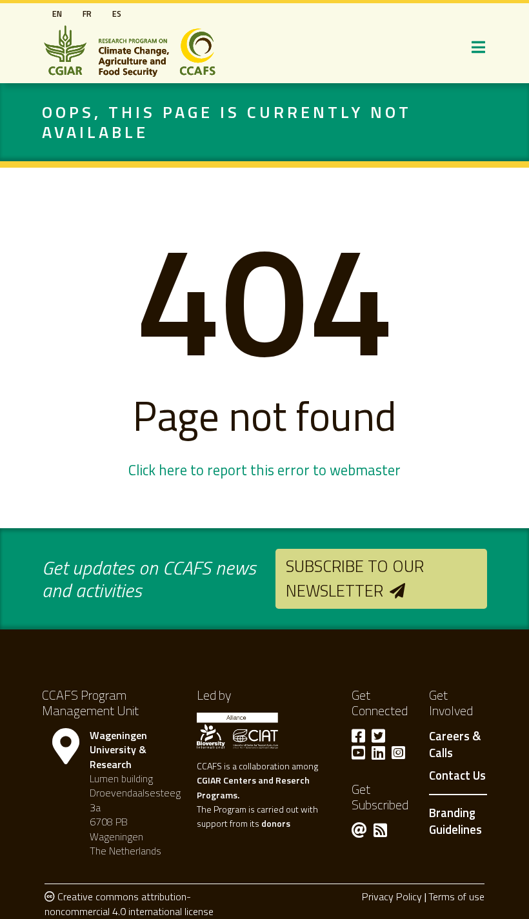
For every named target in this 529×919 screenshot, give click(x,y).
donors (275, 823)
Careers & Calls (455, 745)
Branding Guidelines (455, 821)
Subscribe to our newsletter (355, 578)
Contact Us (457, 775)
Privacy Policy (392, 896)
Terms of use (456, 896)
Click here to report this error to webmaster (264, 470)
